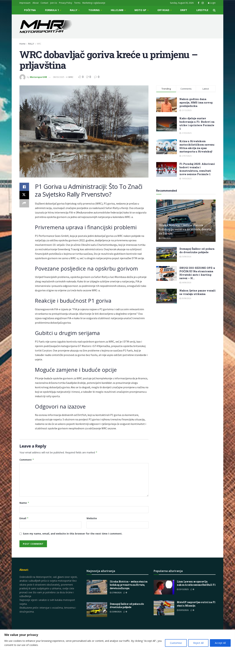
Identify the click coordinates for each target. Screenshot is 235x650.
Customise (176, 643)
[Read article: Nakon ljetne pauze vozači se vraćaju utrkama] (166, 296)
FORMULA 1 (52, 10)
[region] (117, 640)
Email (24, 518)
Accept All (220, 643)
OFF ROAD (163, 10)
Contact (44, 2)
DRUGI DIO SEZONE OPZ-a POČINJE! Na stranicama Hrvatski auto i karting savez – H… (197, 273)
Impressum (24, 2)
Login (213, 2)
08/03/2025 (58, 77)
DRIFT (183, 10)
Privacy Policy (65, 2)
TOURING (94, 10)
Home (22, 43)
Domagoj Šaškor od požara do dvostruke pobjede (196, 250)
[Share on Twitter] (24, 195)
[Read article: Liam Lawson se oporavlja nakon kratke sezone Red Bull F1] (164, 587)
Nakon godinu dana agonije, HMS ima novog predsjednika (196, 102)
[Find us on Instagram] (203, 3)
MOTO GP (140, 10)
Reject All (198, 643)
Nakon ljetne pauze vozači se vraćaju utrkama (197, 292)
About (36, 2)
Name (24, 502)
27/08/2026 (165, 238)
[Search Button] (214, 10)
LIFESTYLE (202, 10)
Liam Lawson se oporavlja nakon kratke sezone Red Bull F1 (196, 583)
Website (92, 518)
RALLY (73, 10)
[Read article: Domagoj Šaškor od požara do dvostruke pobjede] (166, 254)
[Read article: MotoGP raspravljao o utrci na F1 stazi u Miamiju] (164, 608)
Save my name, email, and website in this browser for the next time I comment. (72, 533)
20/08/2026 (186, 298)
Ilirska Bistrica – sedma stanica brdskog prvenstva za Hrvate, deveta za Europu (185, 229)
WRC (39, 43)
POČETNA (30, 10)
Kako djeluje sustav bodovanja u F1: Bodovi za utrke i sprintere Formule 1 (196, 123)
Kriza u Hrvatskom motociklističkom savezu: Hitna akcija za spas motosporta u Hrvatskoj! (197, 146)
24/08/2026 (186, 282)
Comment (26, 459)
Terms (77, 2)
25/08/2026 (186, 256)
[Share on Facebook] (24, 187)
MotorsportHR (38, 77)
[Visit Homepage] (45, 26)
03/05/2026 (183, 610)
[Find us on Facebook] (198, 3)
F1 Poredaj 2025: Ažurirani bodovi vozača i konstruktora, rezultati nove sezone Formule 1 (197, 169)
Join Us (53, 2)
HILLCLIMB (117, 10)
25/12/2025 (183, 589)
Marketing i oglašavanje (93, 2)
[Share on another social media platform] (24, 203)
